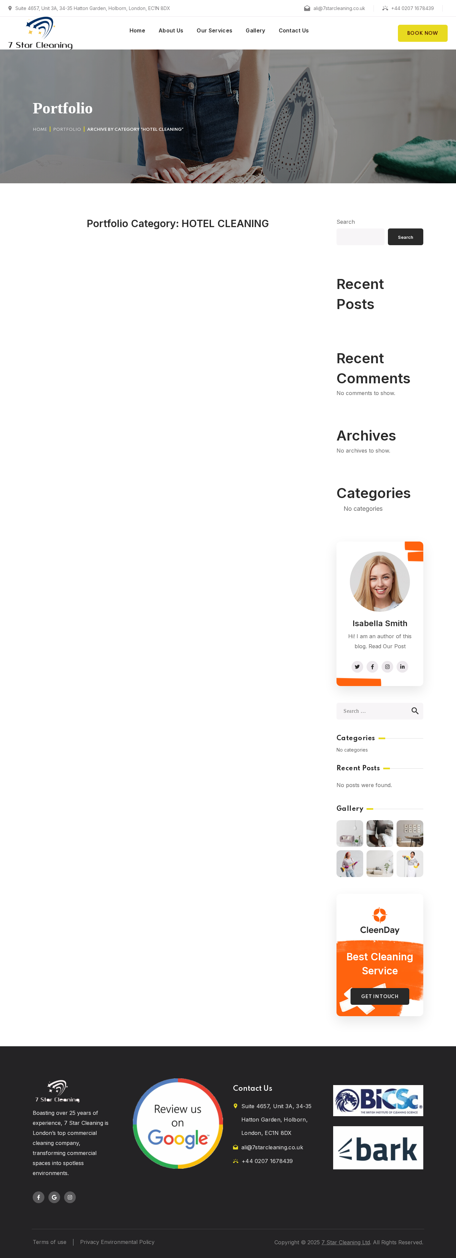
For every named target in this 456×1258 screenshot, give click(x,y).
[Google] (54, 1197)
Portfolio (67, 129)
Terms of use (49, 1242)
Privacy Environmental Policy (117, 1242)
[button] (423, 33)
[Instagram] (70, 1197)
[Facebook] (38, 1197)
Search (345, 221)
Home (40, 129)
